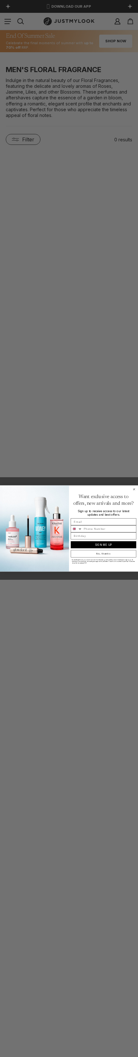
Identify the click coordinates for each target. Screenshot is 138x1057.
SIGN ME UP (103, 544)
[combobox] (76, 529)
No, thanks (103, 554)
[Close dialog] (134, 489)
